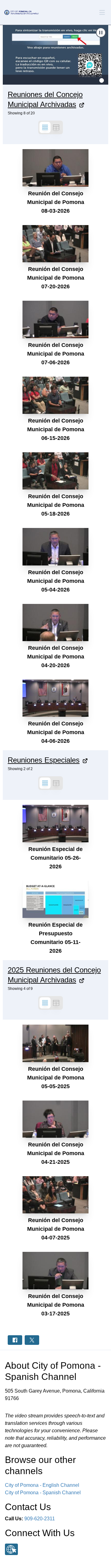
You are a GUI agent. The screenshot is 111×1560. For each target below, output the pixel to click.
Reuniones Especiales (44, 760)
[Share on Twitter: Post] (32, 1340)
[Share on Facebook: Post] (15, 1340)
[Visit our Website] (11, 1549)
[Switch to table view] (56, 127)
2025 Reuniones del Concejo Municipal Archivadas (54, 975)
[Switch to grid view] (45, 127)
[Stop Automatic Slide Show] (101, 33)
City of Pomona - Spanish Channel (43, 1492)
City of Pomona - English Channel (42, 1485)
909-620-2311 (39, 1518)
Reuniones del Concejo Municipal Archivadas (45, 99)
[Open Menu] (102, 12)
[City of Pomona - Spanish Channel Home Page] (21, 12)
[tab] (101, 80)
